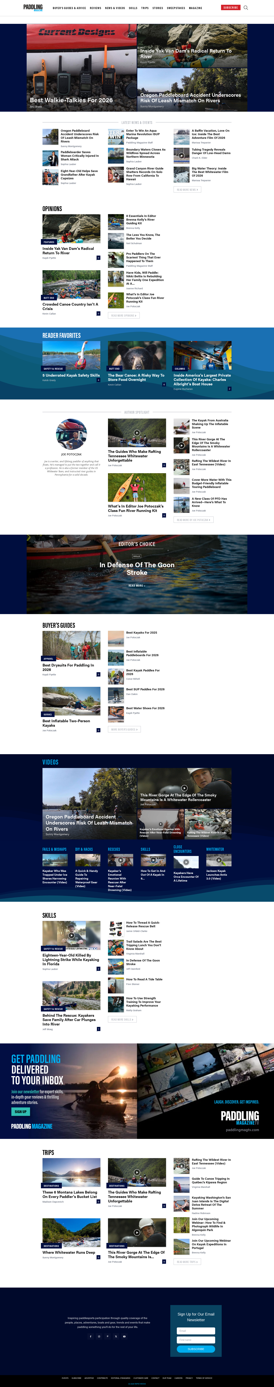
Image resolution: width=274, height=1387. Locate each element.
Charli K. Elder (199, 157)
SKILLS (145, 849)
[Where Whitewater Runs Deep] (71, 1232)
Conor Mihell (133, 678)
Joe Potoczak (133, 306)
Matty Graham (133, 1010)
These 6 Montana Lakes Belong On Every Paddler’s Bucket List (69, 1194)
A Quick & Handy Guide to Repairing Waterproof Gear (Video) (86, 878)
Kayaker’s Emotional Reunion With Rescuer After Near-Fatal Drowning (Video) (120, 880)
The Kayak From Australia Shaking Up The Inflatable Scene (210, 424)
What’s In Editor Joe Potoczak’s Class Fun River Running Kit (145, 298)
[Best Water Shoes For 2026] (116, 714)
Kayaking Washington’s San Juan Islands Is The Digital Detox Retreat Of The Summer (211, 1202)
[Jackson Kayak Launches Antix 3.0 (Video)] (219, 860)
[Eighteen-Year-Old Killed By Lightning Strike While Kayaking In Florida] (71, 935)
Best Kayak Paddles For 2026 (143, 672)
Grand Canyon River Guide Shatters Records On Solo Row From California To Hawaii (144, 173)
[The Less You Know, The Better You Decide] (116, 241)
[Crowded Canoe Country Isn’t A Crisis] (71, 284)
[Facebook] (91, 1336)
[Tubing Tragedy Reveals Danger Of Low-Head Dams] (181, 156)
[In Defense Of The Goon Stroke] (116, 966)
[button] (246, 8)
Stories (158, 8)
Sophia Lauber (68, 164)
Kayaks (48, 714)
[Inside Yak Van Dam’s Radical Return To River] (192, 46)
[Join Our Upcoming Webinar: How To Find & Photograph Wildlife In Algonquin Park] (181, 1225)
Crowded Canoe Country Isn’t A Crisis (70, 306)
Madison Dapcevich (53, 1201)
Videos (50, 761)
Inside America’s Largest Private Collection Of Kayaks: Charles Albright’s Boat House (202, 379)
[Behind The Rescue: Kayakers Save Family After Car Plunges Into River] (71, 995)
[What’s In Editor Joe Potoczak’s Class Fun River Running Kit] (116, 300)
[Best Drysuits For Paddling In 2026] (71, 645)
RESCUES (114, 849)
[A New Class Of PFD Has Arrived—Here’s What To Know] (181, 505)
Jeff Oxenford (133, 968)
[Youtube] (124, 1336)
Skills (133, 8)
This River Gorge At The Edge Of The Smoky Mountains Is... (136, 1254)
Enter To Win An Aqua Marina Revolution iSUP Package (143, 134)
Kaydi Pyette (49, 257)
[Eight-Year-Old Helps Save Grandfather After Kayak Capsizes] (50, 177)
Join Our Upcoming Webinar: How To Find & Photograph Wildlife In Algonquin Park (209, 1224)
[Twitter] (116, 1336)
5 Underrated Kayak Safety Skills (71, 375)
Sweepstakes (176, 8)
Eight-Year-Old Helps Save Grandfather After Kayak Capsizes (79, 174)
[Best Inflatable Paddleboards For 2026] (116, 658)
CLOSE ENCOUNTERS (183, 848)
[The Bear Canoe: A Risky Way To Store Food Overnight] (137, 355)
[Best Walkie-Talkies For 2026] (82, 68)
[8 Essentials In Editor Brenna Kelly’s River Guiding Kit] (116, 222)
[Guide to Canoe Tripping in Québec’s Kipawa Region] (181, 1185)
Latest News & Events (137, 122)
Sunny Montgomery (71, 146)
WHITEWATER (215, 849)
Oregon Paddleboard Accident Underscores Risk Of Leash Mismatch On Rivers (80, 135)
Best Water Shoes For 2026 (145, 708)
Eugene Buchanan (183, 388)
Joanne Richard (134, 288)
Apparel (48, 658)
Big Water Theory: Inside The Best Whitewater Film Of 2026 (210, 172)
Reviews (95, 8)
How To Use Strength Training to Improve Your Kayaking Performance (143, 1002)
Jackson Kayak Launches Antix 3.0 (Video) (216, 874)
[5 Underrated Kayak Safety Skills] (71, 355)
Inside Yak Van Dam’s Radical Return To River (68, 250)
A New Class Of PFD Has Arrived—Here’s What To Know (209, 502)
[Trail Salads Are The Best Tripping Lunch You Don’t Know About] (116, 948)
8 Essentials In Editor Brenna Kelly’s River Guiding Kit (141, 219)
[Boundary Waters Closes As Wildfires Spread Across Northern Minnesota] (116, 156)
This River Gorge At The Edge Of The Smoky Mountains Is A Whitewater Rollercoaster (211, 444)
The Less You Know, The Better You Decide (143, 236)
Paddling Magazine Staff (139, 142)
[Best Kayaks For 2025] (116, 639)
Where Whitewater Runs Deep (68, 1252)
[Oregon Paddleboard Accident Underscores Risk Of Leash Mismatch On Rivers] (192, 90)
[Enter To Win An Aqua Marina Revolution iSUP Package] (116, 137)
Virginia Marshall (135, 953)
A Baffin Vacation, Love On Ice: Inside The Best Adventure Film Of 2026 (210, 134)
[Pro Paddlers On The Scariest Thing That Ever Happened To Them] (116, 260)
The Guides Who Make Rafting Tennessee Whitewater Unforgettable (134, 456)
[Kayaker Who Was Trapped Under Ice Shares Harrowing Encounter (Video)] (55, 860)
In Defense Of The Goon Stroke (137, 568)
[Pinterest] (107, 1336)
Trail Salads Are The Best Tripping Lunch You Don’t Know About (144, 945)
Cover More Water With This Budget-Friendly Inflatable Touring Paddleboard (212, 483)
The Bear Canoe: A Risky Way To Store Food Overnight (136, 377)
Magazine (195, 8)
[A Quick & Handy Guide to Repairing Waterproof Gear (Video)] (88, 860)
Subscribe (231, 7)
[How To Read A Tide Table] (116, 985)
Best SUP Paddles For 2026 (145, 689)
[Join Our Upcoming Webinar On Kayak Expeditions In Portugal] (181, 1247)
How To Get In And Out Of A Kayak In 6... (153, 874)
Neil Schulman (134, 243)
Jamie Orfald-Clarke (136, 931)
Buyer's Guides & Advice (69, 8)
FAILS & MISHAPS (54, 849)
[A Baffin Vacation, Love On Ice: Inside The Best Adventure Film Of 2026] (181, 137)
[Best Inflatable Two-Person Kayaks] (71, 701)
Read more (136, 585)
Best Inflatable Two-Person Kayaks (66, 723)
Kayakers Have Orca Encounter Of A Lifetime (186, 876)
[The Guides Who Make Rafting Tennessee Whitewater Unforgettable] (137, 433)
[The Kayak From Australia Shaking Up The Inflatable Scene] (181, 426)
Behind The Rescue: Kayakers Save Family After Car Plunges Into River (69, 1019)
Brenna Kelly (133, 228)
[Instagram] (99, 1336)
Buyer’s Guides (58, 624)
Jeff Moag (47, 1029)
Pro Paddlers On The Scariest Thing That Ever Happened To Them (143, 257)
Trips (145, 8)
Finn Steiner (132, 984)
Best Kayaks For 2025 (141, 632)
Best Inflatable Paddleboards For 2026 (142, 653)
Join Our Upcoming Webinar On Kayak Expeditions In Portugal (211, 1244)
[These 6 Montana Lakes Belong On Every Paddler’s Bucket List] (71, 1172)
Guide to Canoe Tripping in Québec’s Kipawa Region (211, 1180)
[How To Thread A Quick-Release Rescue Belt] (116, 929)
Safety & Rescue (53, 368)
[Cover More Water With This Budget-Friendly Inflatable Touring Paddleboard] (181, 486)
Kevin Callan (49, 313)
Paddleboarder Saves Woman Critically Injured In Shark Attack (80, 155)
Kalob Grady (49, 380)
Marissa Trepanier (201, 142)
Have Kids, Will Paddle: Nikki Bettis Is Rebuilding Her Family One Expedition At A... (145, 277)
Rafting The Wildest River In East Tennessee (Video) (211, 463)
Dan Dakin (132, 694)
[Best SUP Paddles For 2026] (116, 695)
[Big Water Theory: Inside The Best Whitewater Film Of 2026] (181, 175)
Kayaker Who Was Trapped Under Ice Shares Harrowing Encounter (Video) (54, 876)
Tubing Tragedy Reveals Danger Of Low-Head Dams (211, 151)
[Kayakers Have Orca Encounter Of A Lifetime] (186, 862)
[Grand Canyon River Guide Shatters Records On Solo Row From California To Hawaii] (116, 175)
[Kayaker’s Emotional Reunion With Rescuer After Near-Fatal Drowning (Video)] (160, 824)
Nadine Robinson (201, 1213)
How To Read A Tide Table (144, 979)
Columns (180, 368)
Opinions (52, 208)
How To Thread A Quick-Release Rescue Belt (143, 924)
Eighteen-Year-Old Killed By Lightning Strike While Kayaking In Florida (70, 959)
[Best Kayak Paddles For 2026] (116, 676)
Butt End (49, 298)
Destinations (51, 1185)
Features (49, 242)
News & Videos (115, 8)
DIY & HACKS (84, 849)
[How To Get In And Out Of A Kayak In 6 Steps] (153, 860)
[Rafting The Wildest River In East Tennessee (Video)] (181, 467)
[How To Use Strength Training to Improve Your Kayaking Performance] (116, 1004)
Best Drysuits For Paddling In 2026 (68, 667)
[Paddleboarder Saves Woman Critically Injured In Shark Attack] (50, 158)
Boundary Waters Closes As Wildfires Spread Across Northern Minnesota (146, 153)
